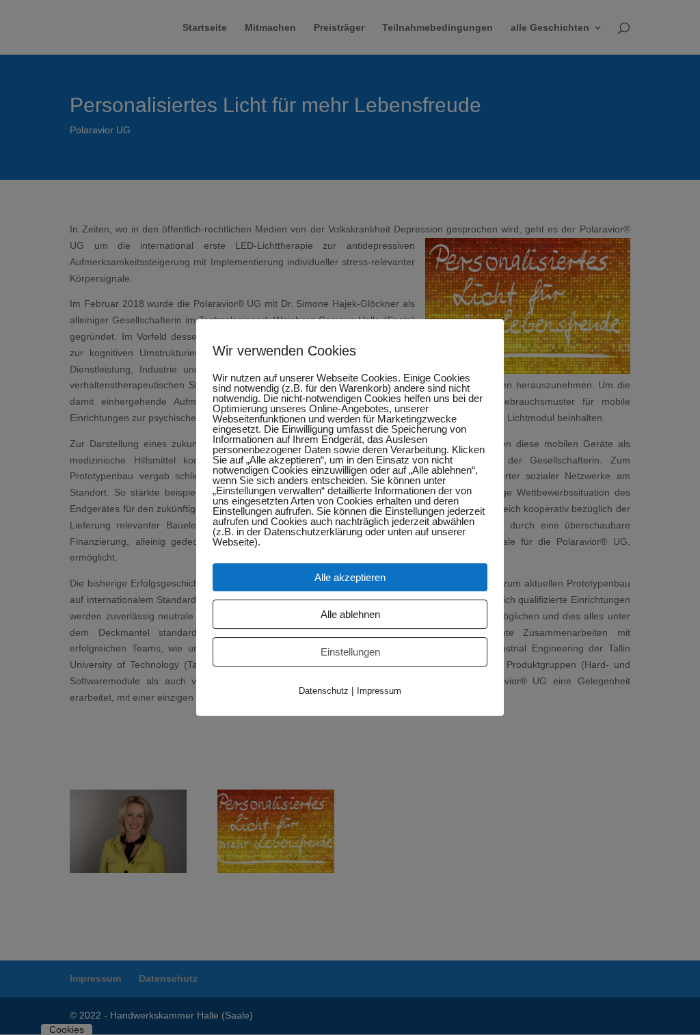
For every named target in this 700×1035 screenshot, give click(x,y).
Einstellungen (350, 652)
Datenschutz (324, 691)
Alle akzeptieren (350, 577)
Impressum (379, 691)
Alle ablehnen (350, 614)
